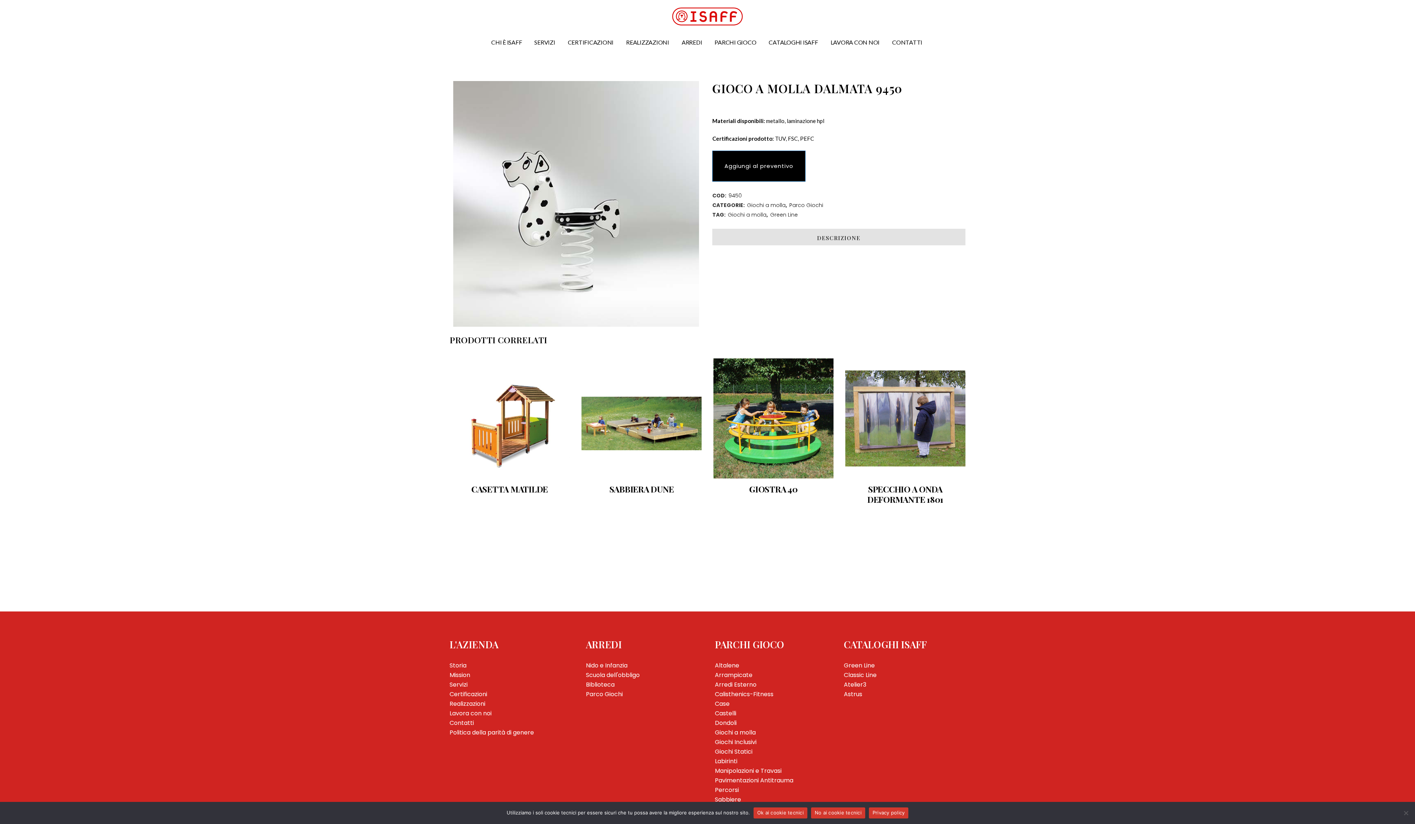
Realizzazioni (467, 703)
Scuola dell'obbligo (613, 675)
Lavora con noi (471, 713)
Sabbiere (728, 799)
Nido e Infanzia (607, 665)
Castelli (725, 713)
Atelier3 (855, 684)
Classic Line (860, 675)
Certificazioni (468, 694)
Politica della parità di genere (492, 732)
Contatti (462, 723)
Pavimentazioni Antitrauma (754, 780)
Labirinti (726, 761)
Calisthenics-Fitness (744, 694)
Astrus (853, 694)
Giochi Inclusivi (736, 742)
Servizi (459, 684)
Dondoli (726, 723)
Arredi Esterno (736, 684)
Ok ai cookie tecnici (780, 813)
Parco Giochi (806, 205)
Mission (460, 675)
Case (722, 703)
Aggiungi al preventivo (758, 166)
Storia (458, 665)
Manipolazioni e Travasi (748, 771)
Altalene (727, 665)
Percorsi (727, 790)
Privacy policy (889, 813)
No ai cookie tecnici (838, 813)
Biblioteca (600, 684)
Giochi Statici (733, 751)
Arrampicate (733, 675)
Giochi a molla (766, 205)
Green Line (784, 214)
